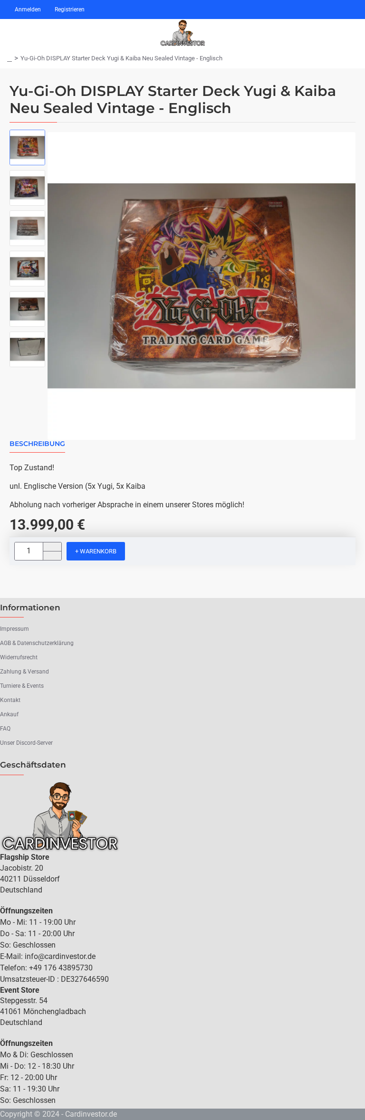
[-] (52, 555)
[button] (96, 551)
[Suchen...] (322, 33)
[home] (9, 58)
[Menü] (12, 33)
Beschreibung (37, 444)
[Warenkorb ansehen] (349, 33)
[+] (52, 546)
